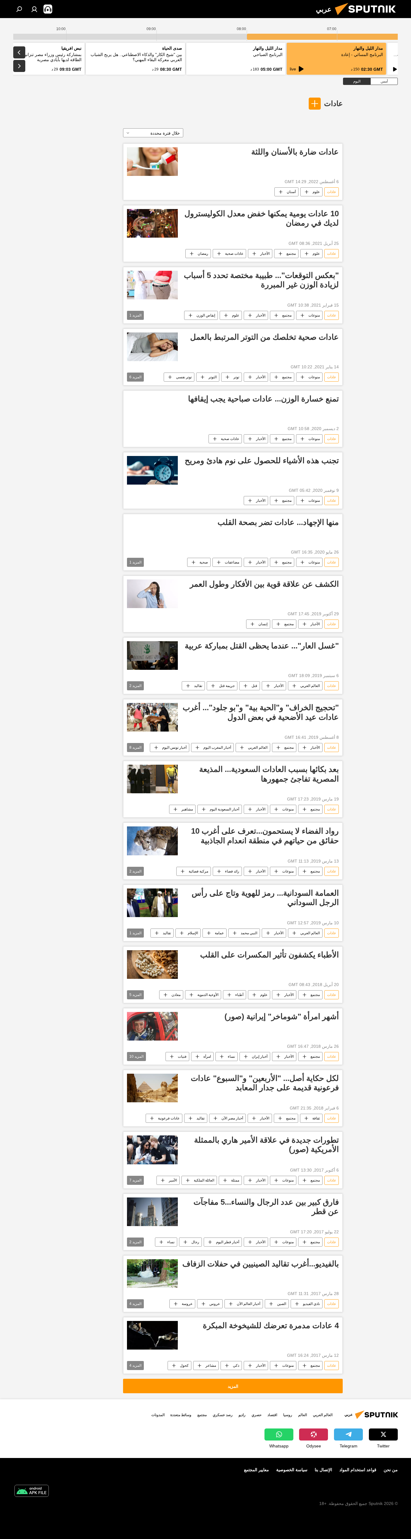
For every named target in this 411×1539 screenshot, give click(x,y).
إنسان (262, 624)
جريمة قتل (227, 686)
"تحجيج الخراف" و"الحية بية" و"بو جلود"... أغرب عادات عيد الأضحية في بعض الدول (261, 712)
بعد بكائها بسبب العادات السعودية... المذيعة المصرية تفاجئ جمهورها (269, 774)
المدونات (158, 1415)
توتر (236, 377)
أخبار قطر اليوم (227, 1242)
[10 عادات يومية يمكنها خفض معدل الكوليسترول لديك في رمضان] (152, 223)
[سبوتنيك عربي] (368, 16)
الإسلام (193, 933)
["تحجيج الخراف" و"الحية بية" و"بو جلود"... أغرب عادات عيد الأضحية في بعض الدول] (152, 717)
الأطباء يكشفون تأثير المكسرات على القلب (269, 954)
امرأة (207, 1056)
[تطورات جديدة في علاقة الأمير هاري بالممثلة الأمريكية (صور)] (152, 1149)
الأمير (173, 1180)
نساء (231, 1056)
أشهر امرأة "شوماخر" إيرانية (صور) (281, 1016)
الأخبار (265, 253)
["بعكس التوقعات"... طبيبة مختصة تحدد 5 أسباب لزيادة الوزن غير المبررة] (152, 285)
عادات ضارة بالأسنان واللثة (295, 151)
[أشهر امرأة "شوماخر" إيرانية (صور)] (152, 1026)
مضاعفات (232, 562)
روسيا (287, 1415)
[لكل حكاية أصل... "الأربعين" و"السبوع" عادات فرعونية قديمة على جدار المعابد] (152, 1088)
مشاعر (211, 1365)
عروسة (187, 1304)
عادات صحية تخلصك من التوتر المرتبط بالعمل (264, 337)
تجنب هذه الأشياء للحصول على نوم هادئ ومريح (262, 460)
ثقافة (316, 1118)
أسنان (291, 192)
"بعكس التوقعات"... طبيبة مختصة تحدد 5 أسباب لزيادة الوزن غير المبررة (261, 280)
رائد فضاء (232, 871)
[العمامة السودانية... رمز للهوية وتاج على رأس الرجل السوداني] (152, 902)
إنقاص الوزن (205, 315)
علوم (316, 192)
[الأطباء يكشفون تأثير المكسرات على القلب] (152, 964)
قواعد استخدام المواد (357, 1469)
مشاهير (187, 809)
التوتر (213, 377)
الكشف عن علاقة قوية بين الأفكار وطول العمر (264, 583)
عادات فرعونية (169, 1118)
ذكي (236, 1365)
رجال (195, 1242)
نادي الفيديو (311, 1304)
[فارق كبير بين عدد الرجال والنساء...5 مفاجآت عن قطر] (152, 1211)
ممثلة (235, 1180)
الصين (281, 1304)
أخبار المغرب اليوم (217, 747)
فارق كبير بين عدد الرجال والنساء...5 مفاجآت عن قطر (266, 1206)
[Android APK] (31, 1491)
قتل (254, 686)
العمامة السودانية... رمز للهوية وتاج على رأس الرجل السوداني (265, 897)
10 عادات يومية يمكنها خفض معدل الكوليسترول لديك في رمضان (261, 218)
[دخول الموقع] (34, 9)
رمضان (203, 253)
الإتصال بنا (323, 1469)
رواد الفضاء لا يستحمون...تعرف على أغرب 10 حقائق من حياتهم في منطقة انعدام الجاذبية (265, 835)
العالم (302, 1415)
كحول (184, 1365)
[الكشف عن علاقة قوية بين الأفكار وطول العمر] (152, 593)
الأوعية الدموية (207, 995)
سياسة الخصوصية (291, 1469)
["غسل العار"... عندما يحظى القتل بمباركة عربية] (152, 655)
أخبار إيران (259, 1056)
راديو (242, 1415)
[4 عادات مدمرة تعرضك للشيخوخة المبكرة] (152, 1335)
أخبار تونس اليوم (174, 747)
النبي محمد (249, 933)
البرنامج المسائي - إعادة (362, 54)
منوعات (314, 315)
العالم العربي (310, 686)
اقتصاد (272, 1415)
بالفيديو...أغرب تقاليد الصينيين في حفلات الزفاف (260, 1263)
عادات (333, 103)
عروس (214, 1304)
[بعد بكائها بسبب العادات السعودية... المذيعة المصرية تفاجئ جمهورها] (152, 779)
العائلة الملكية (204, 1180)
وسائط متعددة (180, 1415)
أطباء (239, 995)
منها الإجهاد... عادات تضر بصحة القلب (278, 522)
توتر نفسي (184, 377)
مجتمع (291, 253)
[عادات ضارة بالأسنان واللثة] (152, 161)
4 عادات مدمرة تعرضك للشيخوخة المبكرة (271, 1325)
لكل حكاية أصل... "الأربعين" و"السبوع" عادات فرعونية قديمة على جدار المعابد (265, 1083)
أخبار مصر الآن (232, 1118)
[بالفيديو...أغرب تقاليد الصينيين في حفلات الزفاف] (152, 1273)
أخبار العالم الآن (248, 1304)
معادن (176, 995)
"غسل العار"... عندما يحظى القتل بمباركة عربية (262, 645)
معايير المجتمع (256, 1469)
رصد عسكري (223, 1415)
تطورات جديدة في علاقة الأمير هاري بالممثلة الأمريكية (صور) (266, 1144)
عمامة (219, 933)
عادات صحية (234, 253)
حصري (256, 1415)
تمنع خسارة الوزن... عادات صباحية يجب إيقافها (263, 398)
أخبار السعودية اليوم (224, 809)
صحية (203, 562)
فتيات (182, 1056)
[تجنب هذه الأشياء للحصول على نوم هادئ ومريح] (152, 470)
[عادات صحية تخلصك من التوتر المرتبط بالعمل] (152, 346)
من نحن (391, 1469)
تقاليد (198, 686)
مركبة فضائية (198, 871)
